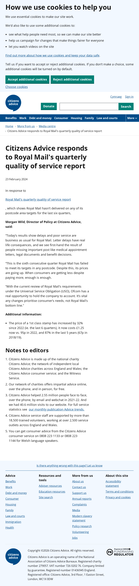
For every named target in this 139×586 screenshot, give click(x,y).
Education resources (52, 491)
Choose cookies (16, 87)
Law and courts (107, 118)
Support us (79, 493)
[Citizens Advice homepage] (13, 556)
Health (9, 527)
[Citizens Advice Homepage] (13, 103)
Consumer (61, 118)
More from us (26, 126)
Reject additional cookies (72, 79)
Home (9, 126)
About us (78, 481)
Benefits (11, 118)
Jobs (75, 538)
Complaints (79, 504)
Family (89, 118)
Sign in (129, 97)
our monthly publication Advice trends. (56, 409)
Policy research (82, 526)
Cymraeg (116, 97)
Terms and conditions (120, 491)
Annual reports (82, 499)
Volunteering (80, 532)
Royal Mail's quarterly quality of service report (38, 199)
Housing (76, 118)
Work (22, 118)
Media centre (47, 126)
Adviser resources (50, 486)
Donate (48, 106)
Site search (46, 497)
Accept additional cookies (27, 79)
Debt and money (40, 118)
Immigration (13, 522)
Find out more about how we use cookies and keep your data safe (52, 55)
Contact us (79, 487)
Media (76, 510)
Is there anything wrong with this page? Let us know (69, 465)
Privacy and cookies (118, 497)
